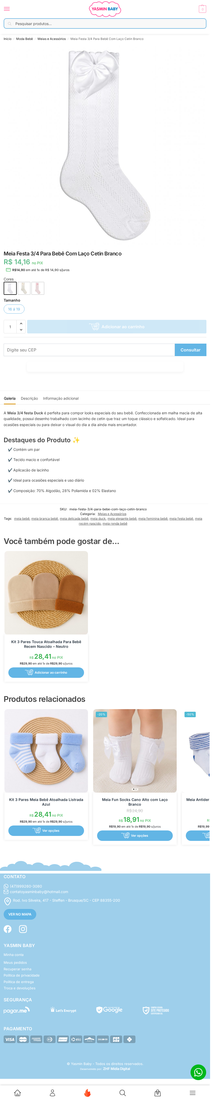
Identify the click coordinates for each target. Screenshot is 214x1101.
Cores (9, 279)
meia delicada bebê (74, 518)
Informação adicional (61, 398)
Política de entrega (19, 982)
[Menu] (12, 9)
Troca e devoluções (19, 988)
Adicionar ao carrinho (123, 326)
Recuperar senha (17, 969)
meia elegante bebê (122, 518)
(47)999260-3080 (26, 886)
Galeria (10, 398)
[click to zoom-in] (105, 145)
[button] (202, 9)
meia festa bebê (181, 518)
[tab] (9, 398)
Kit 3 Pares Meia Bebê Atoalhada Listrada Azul (46, 801)
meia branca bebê (44, 518)
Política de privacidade (22, 975)
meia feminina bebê (153, 518)
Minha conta (13, 955)
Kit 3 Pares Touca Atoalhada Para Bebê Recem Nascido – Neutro (46, 644)
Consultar (190, 349)
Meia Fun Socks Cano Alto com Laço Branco (135, 801)
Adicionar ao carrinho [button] (51, 672)
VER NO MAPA (19, 914)
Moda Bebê (24, 39)
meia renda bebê (115, 523)
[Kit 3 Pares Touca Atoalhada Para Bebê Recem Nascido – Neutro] (46, 593)
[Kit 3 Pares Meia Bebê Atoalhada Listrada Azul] (46, 751)
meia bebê (21, 518)
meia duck (98, 518)
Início (7, 39)
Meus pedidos (15, 962)
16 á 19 (14, 309)
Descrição (29, 398)
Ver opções (51, 831)
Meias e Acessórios (52, 39)
